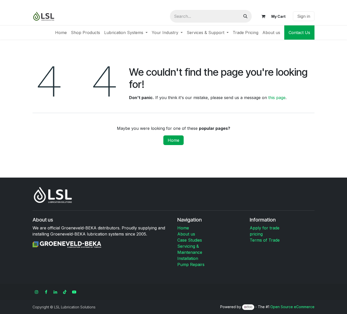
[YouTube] (74, 292)
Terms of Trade (265, 240)
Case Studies (189, 240)
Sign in (303, 16)
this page (277, 97)
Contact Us (299, 32)
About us (186, 234)
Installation (187, 258)
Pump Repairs (190, 264)
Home (173, 140)
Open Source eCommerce (292, 307)
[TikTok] (65, 292)
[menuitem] (61, 32)
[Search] (245, 16)
